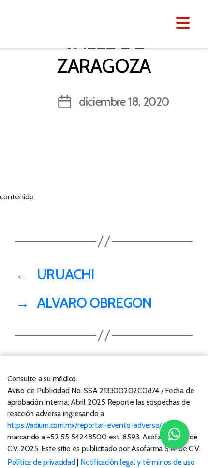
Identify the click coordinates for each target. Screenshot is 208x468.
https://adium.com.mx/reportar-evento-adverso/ (84, 425)
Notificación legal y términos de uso (137, 462)
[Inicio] (66, 23)
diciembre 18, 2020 (124, 101)
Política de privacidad (41, 462)
